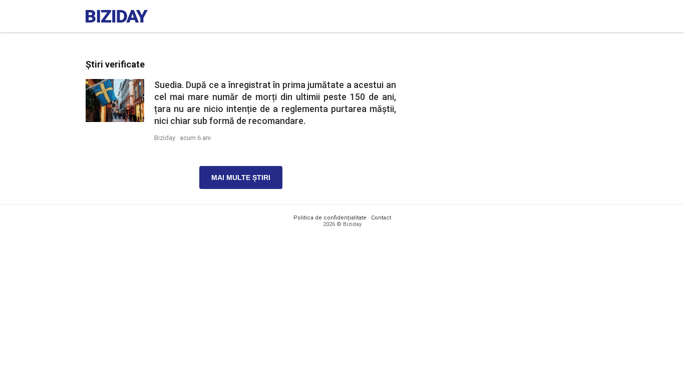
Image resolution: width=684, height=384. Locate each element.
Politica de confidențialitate (330, 217)
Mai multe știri (240, 178)
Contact (381, 217)
